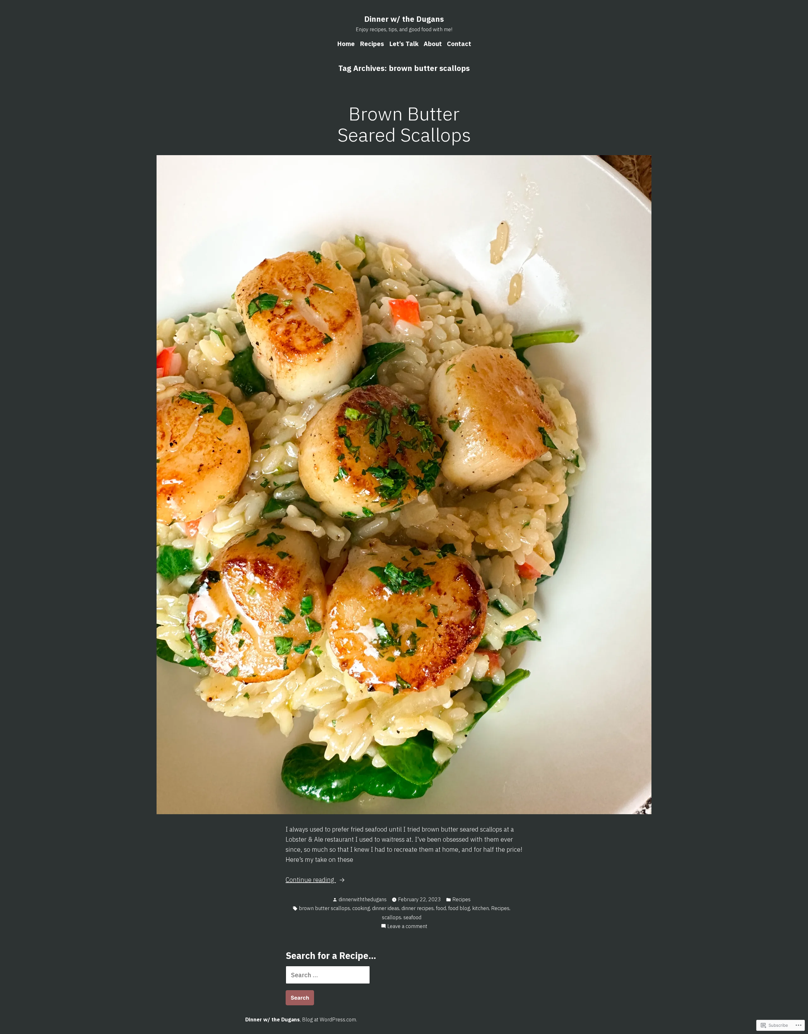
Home (346, 43)
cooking (361, 908)
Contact (459, 43)
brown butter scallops (324, 908)
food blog (459, 908)
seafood (412, 917)
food (441, 908)
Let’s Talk (404, 43)
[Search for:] (328, 975)
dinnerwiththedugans (363, 899)
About (433, 43)
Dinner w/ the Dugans (404, 19)
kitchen (480, 908)
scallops (391, 917)
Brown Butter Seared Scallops (404, 124)
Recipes (372, 43)
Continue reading (311, 880)
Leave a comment (407, 926)
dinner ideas (385, 908)
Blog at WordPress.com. (329, 1019)
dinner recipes (417, 908)
